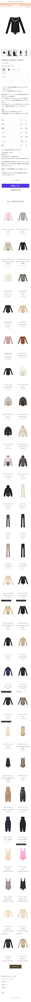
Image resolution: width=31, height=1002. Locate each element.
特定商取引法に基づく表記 (9, 976)
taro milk (8, 899)
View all (15, 966)
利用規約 (4, 987)
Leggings (23, 503)
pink (8, 231)
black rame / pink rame (23, 262)
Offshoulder (23, 322)
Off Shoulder (8, 926)
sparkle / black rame (8, 262)
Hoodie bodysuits (22, 444)
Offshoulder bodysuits (8, 291)
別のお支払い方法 (15, 190)
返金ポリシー (5, 982)
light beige (23, 446)
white (23, 387)
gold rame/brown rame (23, 747)
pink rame (8, 357)
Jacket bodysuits (23, 384)
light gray (8, 476)
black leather (22, 809)
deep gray (23, 416)
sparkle (23, 958)
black (8, 325)
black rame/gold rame (23, 626)
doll (23, 869)
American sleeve (8, 744)
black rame (8, 387)
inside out (23, 899)
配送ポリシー (5, 984)
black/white (23, 595)
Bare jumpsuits (8, 807)
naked (8, 746)
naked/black (8, 595)
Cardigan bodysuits (8, 229)
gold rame (23, 324)
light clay (8, 294)
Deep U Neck (8, 866)
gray (23, 231)
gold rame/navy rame (8, 626)
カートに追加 (15, 180)
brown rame (23, 355)
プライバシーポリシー (8, 979)
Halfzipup (8, 654)
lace (23, 294)
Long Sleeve (23, 926)
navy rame (8, 686)
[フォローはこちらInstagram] (2, 993)
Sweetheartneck (8, 593)
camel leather (8, 809)
